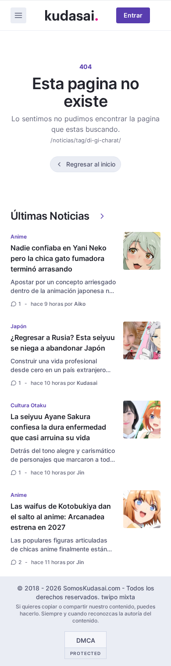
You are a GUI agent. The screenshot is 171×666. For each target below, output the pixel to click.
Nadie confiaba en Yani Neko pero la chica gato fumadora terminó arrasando (59, 258)
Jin (80, 472)
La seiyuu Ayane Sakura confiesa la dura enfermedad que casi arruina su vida (58, 427)
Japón (18, 326)
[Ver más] (102, 216)
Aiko (80, 303)
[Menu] (18, 15)
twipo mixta (118, 597)
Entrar (133, 15)
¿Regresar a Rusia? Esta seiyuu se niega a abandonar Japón (63, 342)
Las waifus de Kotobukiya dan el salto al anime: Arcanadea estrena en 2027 (61, 517)
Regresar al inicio (90, 164)
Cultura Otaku (28, 405)
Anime (19, 236)
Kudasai (87, 383)
